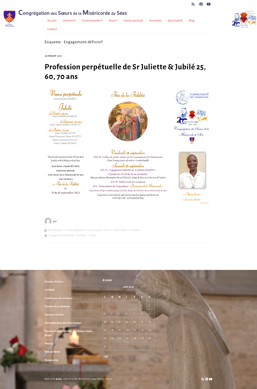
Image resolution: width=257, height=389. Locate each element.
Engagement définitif (61, 235)
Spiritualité (175, 20)
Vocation (134, 230)
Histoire (68, 20)
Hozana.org (51, 360)
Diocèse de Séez (54, 281)
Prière (108, 230)
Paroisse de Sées (54, 314)
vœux (93, 235)
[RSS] (194, 4)
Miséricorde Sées (69, 221)
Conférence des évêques (58, 298)
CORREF (50, 290)
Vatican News (52, 351)
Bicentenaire (55, 230)
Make (59, 378)
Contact (52, 29)
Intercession (94, 230)
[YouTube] (209, 4)
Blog (191, 20)
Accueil (51, 20)
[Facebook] (201, 4)
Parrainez (155, 20)
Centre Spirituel (75, 230)
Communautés (91, 20)
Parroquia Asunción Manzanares (63, 323)
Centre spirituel (133, 20)
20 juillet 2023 (53, 55)
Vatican (49, 343)
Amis (112, 20)
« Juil (105, 356)
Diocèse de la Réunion (57, 306)
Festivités (81, 235)
